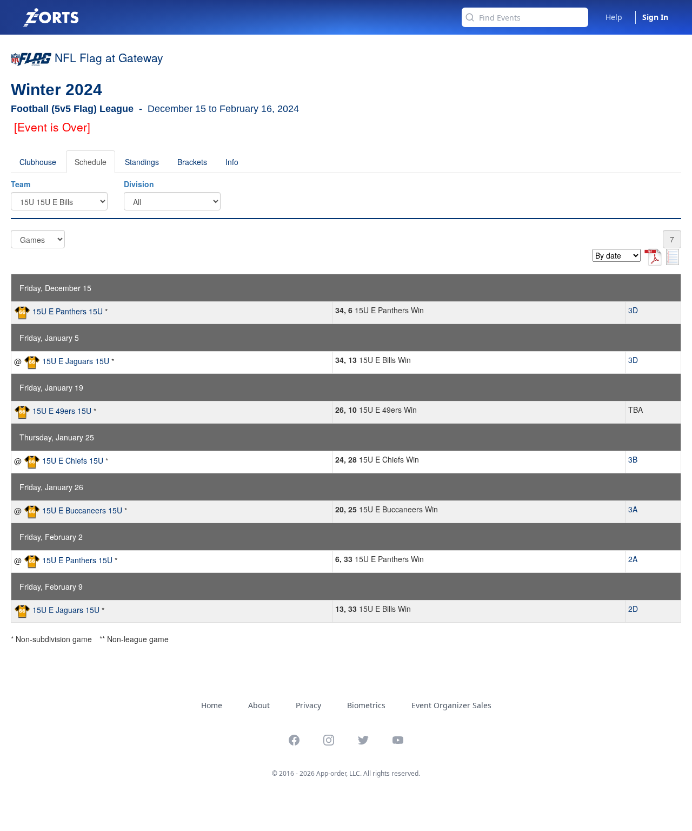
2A (632, 558)
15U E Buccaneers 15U (82, 510)
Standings (142, 161)
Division (139, 184)
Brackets (192, 161)
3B (632, 459)
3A (632, 509)
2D (633, 608)
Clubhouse (37, 161)
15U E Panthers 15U (67, 311)
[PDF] (654, 255)
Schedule (91, 161)
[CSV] (672, 255)
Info (231, 161)
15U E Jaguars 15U (75, 360)
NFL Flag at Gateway (109, 57)
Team (20, 184)
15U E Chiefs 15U (72, 460)
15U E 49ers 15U (62, 410)
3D (633, 310)
